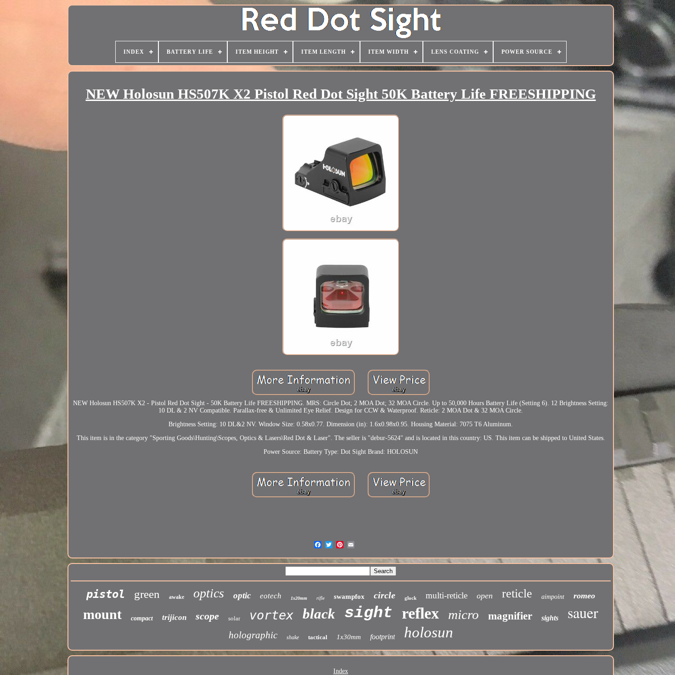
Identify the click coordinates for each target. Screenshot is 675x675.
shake (293, 637)
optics (208, 593)
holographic (253, 635)
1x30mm (349, 637)
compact (142, 618)
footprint (382, 637)
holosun (428, 632)
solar (234, 618)
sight (368, 613)
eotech (270, 595)
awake (176, 597)
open (485, 595)
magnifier (510, 616)
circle (384, 595)
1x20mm (299, 598)
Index (340, 671)
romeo (584, 595)
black (319, 614)
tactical (317, 637)
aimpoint (552, 596)
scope (207, 616)
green (147, 594)
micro (463, 614)
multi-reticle (446, 595)
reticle (517, 593)
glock (410, 598)
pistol (105, 594)
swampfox (349, 596)
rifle (320, 598)
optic (242, 595)
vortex (271, 615)
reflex (420, 613)
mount (102, 614)
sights (549, 618)
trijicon (174, 617)
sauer (583, 612)
